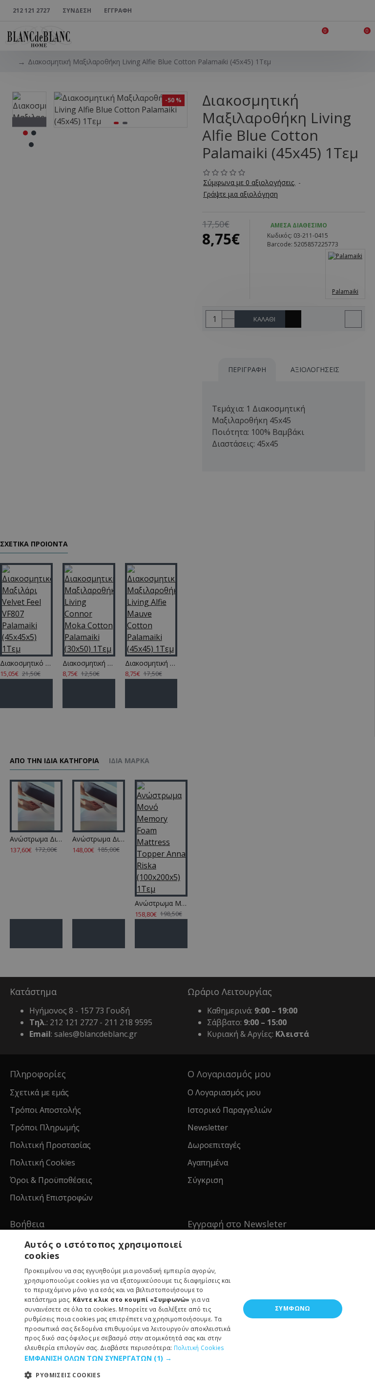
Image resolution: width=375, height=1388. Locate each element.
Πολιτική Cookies (199, 1348)
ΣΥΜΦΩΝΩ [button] (293, 1308)
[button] (128, 1358)
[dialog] (187, 1309)
